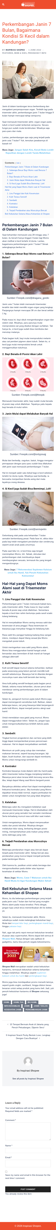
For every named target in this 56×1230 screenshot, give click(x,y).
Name (8, 1145)
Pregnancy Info (37, 53)
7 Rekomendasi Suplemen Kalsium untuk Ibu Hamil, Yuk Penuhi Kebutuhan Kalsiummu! (30, 572)
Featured (7, 53)
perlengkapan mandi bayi (41, 923)
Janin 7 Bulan (41, 1006)
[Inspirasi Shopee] (28, 4)
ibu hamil (32, 1002)
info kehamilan (12, 1006)
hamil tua (18, 1002)
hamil (6, 1002)
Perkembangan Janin (36, 1010)
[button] (3, 4)
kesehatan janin (12, 1010)
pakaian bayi (15, 926)
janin (27, 1006)
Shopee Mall (8, 939)
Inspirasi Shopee (15, 50)
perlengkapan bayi (38, 976)
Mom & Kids (20, 53)
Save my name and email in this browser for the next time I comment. (27, 1176)
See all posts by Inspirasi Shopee (28, 1078)
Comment (10, 1120)
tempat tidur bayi (20, 923)
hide (18, 163)
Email (8, 1157)
